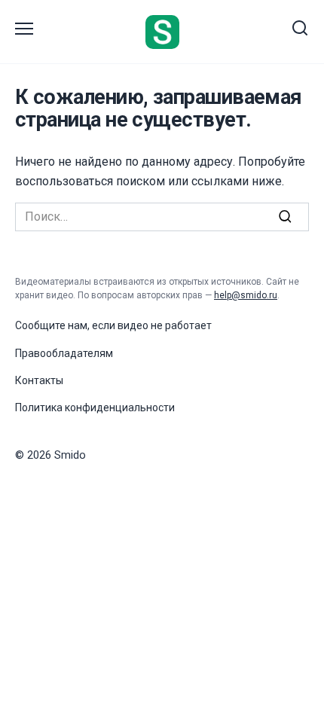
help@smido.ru (245, 295)
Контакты (39, 380)
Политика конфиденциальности (95, 407)
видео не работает (165, 325)
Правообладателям (64, 353)
